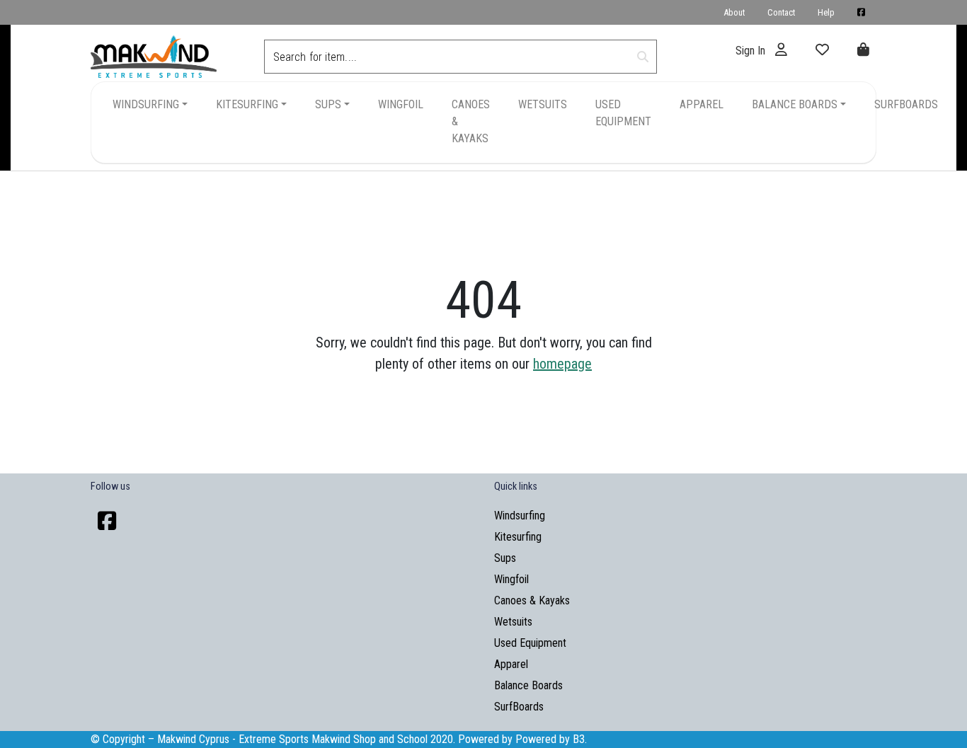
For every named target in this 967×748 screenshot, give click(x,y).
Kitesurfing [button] (247, 104)
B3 (579, 739)
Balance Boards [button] (794, 104)
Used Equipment (623, 113)
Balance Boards (528, 685)
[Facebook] (107, 521)
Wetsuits (542, 104)
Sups (505, 558)
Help (826, 12)
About (734, 12)
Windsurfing (519, 515)
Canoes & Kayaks (471, 121)
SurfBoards (906, 104)
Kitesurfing (518, 536)
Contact (781, 12)
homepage (562, 363)
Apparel (701, 104)
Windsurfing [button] (146, 104)
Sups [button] (328, 104)
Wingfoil (400, 104)
